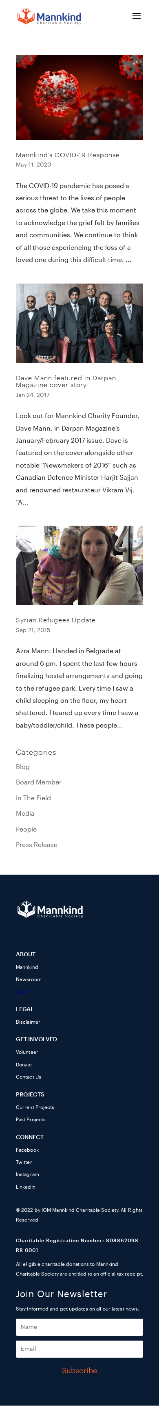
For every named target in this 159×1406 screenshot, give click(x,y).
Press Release (36, 845)
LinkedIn (25, 1187)
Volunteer (27, 1052)
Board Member (39, 782)
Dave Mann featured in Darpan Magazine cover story (66, 382)
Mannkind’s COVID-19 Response (68, 155)
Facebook (27, 1150)
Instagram (27, 1174)
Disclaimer (28, 1022)
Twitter (24, 1162)
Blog (23, 767)
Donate (24, 1064)
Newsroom (29, 979)
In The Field (33, 798)
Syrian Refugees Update (56, 620)
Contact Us (28, 1077)
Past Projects (31, 1119)
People (26, 829)
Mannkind (27, 967)
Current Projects (35, 1107)
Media (25, 813)
